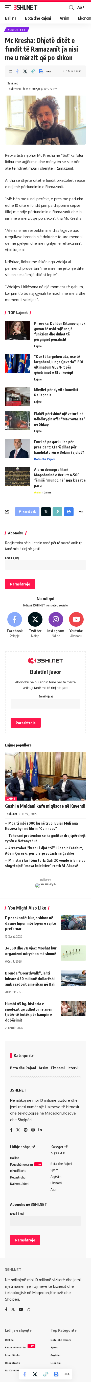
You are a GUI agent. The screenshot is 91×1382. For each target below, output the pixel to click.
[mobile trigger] (9, 7)
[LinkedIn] (40, 1130)
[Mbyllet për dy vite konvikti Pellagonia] (17, 396)
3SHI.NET (25, 7)
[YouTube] (21, 1309)
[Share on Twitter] (25, 71)
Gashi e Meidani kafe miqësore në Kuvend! (45, 806)
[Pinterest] (26, 1130)
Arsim (37, 492)
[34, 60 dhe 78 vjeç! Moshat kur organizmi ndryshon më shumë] (73, 953)
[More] (48, 71)
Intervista (75, 1068)
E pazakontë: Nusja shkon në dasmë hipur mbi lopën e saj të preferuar (30, 923)
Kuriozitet (17, 29)
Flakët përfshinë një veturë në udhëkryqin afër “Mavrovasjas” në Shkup (59, 419)
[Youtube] (76, 625)
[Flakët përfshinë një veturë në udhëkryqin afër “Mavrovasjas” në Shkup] (17, 420)
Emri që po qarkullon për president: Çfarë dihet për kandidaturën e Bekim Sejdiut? (59, 447)
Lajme (38, 346)
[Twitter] (35, 625)
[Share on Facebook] (17, 71)
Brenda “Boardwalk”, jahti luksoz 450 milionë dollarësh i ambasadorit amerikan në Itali (30, 978)
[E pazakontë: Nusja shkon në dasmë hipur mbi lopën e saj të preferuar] (73, 922)
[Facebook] (14, 625)
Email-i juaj (12, 557)
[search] (71, 7)
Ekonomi (58, 1068)
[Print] (40, 71)
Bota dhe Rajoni (44, 459)
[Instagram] (55, 625)
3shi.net (13, 83)
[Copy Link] (32, 71)
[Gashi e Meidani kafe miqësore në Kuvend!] (45, 776)
